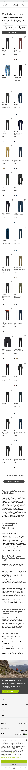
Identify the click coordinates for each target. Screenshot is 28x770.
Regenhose (4, 509)
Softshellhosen (6, 580)
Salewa (8, 619)
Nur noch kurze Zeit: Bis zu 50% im (9, 1)
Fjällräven (13, 619)
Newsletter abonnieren (9, 691)
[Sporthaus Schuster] (14, 5)
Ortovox (20, 619)
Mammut (4, 619)
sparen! (24, 1)
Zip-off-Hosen (5, 570)
